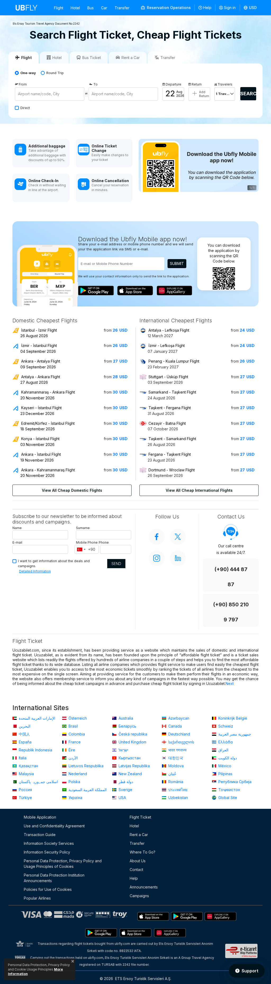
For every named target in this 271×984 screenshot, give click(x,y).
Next (229, 683)
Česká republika (132, 734)
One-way (28, 73)
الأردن (72, 758)
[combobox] (81, 549)
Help (207, 7)
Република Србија (234, 781)
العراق (222, 750)
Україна (74, 797)
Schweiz (225, 726)
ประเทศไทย (177, 789)
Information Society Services (49, 843)
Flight (58, 8)
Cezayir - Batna (167, 423)
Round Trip (55, 73)
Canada (174, 726)
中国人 (24, 734)
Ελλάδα (225, 742)
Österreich (77, 718)
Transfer (122, 8)
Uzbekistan (177, 797)
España (24, 742)
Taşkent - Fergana (169, 407)
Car (104, 8)
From (23, 84)
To (95, 84)
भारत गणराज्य (177, 750)
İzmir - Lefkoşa (166, 345)
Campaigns (139, 895)
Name (17, 528)
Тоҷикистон (228, 789)
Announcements (144, 887)
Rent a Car (139, 834)
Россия (25, 789)
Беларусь (127, 726)
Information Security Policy (47, 852)
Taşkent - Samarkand (172, 438)
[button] (250, 7)
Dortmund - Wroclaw (171, 470)
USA (122, 797)
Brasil (72, 726)
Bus (90, 8)
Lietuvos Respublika (85, 766)
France (74, 742)
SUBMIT (177, 263)
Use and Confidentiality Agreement (54, 826)
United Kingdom (132, 742)
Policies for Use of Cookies (48, 889)
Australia (125, 718)
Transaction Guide (40, 834)
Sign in (230, 7)
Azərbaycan (178, 718)
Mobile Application (40, 817)
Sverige (125, 789)
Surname (83, 528)
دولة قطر (125, 781)
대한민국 (175, 758)
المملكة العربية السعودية (87, 789)
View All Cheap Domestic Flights (72, 490)
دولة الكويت (227, 758)
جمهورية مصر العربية (234, 734)
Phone (104, 542)
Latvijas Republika (134, 766)
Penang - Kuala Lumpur (173, 361)
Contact (136, 869)
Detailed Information (35, 571)
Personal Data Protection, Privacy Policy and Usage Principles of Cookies (63, 864)
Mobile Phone (87, 542)
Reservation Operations (168, 7)
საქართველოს (180, 742)
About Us (138, 861)
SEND (116, 563)
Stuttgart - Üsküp (168, 376)
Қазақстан (28, 766)
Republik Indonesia (35, 750)
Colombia (76, 734)
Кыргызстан (129, 758)
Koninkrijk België (232, 718)
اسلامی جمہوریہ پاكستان (38, 781)
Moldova (175, 766)
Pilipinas (224, 773)
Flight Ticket (140, 817)
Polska (73, 781)
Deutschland (178, 734)
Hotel (75, 8)
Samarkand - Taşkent (172, 392)
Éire (71, 750)
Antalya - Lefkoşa (168, 330)
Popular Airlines (37, 898)
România (175, 781)
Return (197, 84)
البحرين (24, 726)
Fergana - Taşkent (169, 454)
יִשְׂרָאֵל (123, 750)
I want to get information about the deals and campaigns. (54, 563)
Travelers (225, 84)
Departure (173, 84)
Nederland (77, 773)
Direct (25, 108)
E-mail (17, 542)
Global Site (227, 797)
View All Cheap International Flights (199, 490)
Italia (22, 758)
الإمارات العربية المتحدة (36, 718)
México (224, 766)
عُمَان (171, 773)
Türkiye (25, 797)
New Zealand (130, 773)
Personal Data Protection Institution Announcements (54, 878)
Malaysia (26, 773)
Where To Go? (142, 852)
